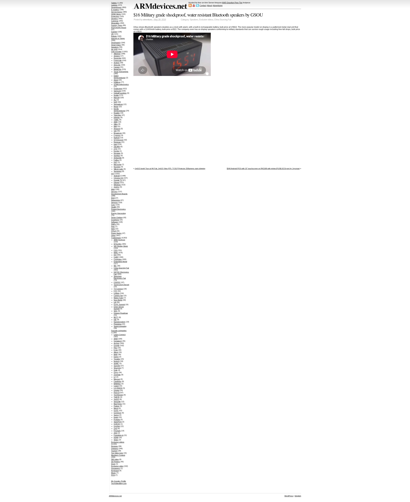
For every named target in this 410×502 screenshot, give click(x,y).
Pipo (115, 348)
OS (112, 174)
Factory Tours (116, 25)
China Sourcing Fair (222, 19)
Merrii (116, 408)
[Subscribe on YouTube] (193, 6)
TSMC (116, 120)
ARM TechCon (119, 240)
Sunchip (117, 366)
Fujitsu (116, 160)
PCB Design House (118, 28)
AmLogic (117, 65)
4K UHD (114, 49)
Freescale (118, 60)
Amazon (117, 129)
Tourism (114, 451)
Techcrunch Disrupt (121, 285)
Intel (115, 144)
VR (112, 34)
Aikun (116, 352)
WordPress (288, 496)
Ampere (117, 56)
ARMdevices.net (160, 6)
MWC (116, 253)
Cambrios (117, 381)
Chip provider (116, 52)
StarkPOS (118, 422)
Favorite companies (119, 331)
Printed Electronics (118, 209)
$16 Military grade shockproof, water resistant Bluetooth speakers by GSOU (198, 14)
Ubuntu (116, 182)
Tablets (114, 3)
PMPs (113, 224)
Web (113, 189)
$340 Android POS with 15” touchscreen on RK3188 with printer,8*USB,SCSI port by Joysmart (263, 168)
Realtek (117, 113)
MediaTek (117, 69)
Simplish (298, 496)
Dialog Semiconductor (119, 77)
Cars (113, 205)
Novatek (117, 153)
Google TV (118, 180)
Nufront (116, 138)
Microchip (117, 164)
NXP (115, 102)
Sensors (114, 202)
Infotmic (117, 117)
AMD (116, 122)
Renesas (117, 142)
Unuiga (116, 390)
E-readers (115, 10)
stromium (147, 19)
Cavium (117, 67)
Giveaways (115, 468)
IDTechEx (117, 244)
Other (113, 235)
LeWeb (116, 293)
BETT (116, 317)
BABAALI (117, 384)
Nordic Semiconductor (119, 110)
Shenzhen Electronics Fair (120, 277)
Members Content (118, 455)
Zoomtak (117, 375)
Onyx (116, 372)
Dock (113, 464)
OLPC (116, 410)
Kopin (116, 417)
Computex (118, 259)
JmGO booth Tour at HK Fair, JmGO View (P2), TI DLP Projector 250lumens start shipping (170, 168)
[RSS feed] (190, 6)
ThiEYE (116, 397)
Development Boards (119, 194)
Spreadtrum (118, 104)
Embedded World (120, 262)
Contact (203, 5)
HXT (115, 162)
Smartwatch (115, 43)
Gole (115, 370)
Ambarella (117, 158)
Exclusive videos (206, 19)
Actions (116, 63)
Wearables (115, 23)
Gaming (114, 32)
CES (115, 250)
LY (115, 377)
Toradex (117, 359)
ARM (116, 339)
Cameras (114, 21)
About (209, 5)
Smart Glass (116, 45)
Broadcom (118, 133)
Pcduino (117, 419)
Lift (115, 302)
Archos (116, 343)
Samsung (117, 91)
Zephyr (116, 187)
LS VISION (118, 388)
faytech (116, 361)
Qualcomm (118, 89)
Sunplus (117, 155)
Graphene (115, 220)
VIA (115, 131)
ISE (115, 320)
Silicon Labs (118, 169)
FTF (115, 291)
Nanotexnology (119, 322)
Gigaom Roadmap (121, 313)
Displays (114, 19)
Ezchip (116, 151)
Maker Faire (118, 298)
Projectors (115, 16)
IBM (115, 126)
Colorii (116, 386)
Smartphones (116, 7)
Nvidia (116, 95)
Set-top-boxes (116, 12)
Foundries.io (118, 435)
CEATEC (117, 282)
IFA (115, 255)
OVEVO (117, 424)
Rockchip (117, 58)
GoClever (117, 413)
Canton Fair (118, 295)
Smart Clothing (117, 217)
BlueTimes (118, 404)
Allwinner (117, 54)
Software (114, 222)
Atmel (116, 80)
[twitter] (197, 6)
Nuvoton (117, 167)
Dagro (116, 357)
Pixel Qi (117, 393)
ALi (115, 100)
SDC (115, 311)
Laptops (114, 5)
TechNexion (118, 395)
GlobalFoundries (120, 93)
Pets (113, 226)
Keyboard (115, 471)
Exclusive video (117, 466)
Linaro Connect (120, 335)
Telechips (117, 115)
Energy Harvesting (118, 213)
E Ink (116, 350)
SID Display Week (121, 246)
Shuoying (117, 368)
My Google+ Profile (118, 481)
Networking (115, 200)
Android (117, 176)
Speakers (194, 19)
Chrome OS (118, 178)
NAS (113, 229)
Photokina (117, 324)
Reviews (114, 446)
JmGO (116, 399)
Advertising (217, 5)
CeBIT (116, 257)
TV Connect (118, 289)
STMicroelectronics (121, 84)
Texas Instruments (121, 72)
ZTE (115, 149)
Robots (114, 36)
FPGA (113, 231)
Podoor (116, 406)
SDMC (116, 363)
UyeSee (117, 426)
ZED (115, 433)
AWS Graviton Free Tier (232, 3)
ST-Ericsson (118, 140)
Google (116, 345)
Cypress (117, 135)
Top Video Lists (117, 453)
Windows (117, 185)
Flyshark (117, 431)
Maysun (117, 379)
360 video (115, 459)
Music (113, 473)
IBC (115, 266)
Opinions (114, 448)
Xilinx (116, 124)
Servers (114, 192)
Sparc (116, 440)
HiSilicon (117, 82)
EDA (113, 198)
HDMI (116, 437)
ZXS (115, 428)
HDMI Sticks (116, 14)
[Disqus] (217, 121)
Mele (115, 354)
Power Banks (116, 233)
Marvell (116, 98)
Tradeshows (116, 238)
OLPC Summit (119, 304)
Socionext (117, 171)
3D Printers (115, 462)
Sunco (116, 415)
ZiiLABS (117, 147)
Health (113, 207)
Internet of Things (118, 38)
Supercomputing (120, 326)
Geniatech (118, 341)
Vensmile (117, 402)
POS (113, 475)
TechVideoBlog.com (119, 483)
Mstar (116, 106)
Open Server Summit (119, 308)
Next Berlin (118, 300)
